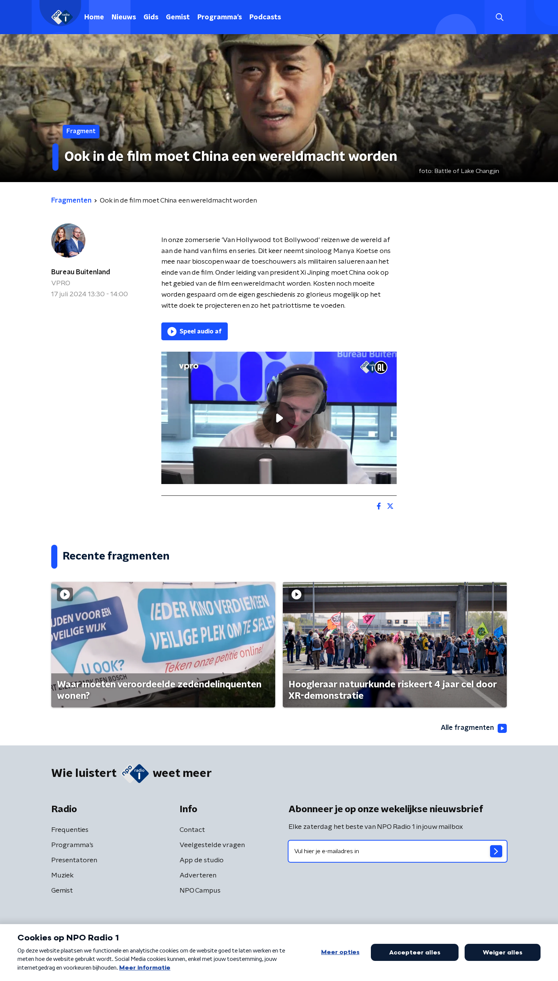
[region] (279, 418)
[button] (499, 17)
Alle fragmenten (467, 728)
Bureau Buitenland (80, 272)
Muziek (62, 875)
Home (94, 17)
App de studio (202, 860)
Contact (192, 830)
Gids (150, 17)
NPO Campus (200, 890)
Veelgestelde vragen (212, 845)
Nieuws (124, 17)
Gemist (178, 17)
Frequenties (69, 830)
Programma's (219, 17)
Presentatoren (74, 860)
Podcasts (265, 17)
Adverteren (198, 875)
